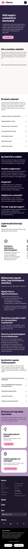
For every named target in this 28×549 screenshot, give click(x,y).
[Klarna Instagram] (24, 523)
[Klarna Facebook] (4, 523)
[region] (14, 538)
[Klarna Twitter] (17, 523)
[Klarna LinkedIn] (11, 523)
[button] (14, 116)
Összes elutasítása (8, 545)
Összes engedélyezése (19, 545)
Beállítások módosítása (14, 541)
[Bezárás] (25, 530)
